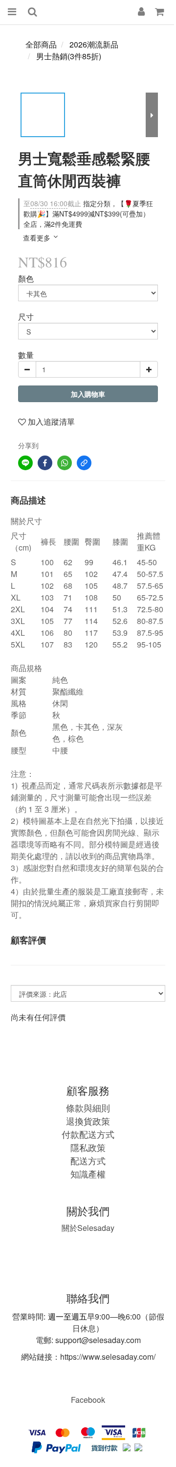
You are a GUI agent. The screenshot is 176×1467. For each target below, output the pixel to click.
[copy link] (84, 463)
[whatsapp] (64, 463)
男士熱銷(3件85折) (68, 56)
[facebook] (45, 463)
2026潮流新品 (93, 44)
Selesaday (88, 1227)
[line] (25, 463)
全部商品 (41, 44)
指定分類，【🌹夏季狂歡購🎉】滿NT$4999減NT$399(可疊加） (88, 208)
